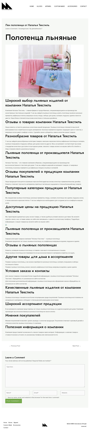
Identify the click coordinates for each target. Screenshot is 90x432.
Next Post (77, 346)
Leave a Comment (11, 29)
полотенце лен (62, 198)
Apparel (48, 6)
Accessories (72, 6)
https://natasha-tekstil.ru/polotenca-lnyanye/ (20, 149)
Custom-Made (59, 6)
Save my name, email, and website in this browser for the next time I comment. (33, 397)
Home (32, 6)
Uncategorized (23, 29)
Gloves (39, 6)
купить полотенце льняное (66, 113)
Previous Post (14, 346)
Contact (83, 6)
